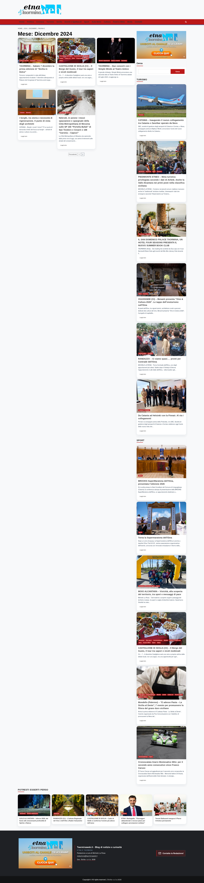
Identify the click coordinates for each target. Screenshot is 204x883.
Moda (129, 22)
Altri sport (69, 56)
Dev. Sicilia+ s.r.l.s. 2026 (86, 859)
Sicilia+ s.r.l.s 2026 (114, 879)
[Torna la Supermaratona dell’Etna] (161, 518)
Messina (28, 112)
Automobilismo (78, 56)
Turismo (50, 22)
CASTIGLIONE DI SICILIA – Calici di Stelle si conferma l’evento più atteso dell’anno (101, 821)
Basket (87, 56)
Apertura (62, 112)
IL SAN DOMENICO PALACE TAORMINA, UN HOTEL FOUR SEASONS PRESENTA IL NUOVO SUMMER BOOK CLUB (160, 242)
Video (61, 60)
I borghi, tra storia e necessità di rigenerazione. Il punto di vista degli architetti (35, 121)
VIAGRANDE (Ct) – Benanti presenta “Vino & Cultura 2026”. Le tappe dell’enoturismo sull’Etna (160, 302)
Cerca (139, 63)
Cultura (107, 22)
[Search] (186, 22)
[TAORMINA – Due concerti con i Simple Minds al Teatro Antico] (116, 50)
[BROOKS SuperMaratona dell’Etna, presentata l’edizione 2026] (161, 461)
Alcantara (62, 56)
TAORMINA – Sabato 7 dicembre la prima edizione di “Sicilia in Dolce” (36, 69)
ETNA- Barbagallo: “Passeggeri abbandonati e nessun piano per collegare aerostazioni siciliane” (133, 821)
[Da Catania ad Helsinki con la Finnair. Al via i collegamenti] (161, 396)
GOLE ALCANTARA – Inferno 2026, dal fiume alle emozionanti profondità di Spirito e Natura (33, 821)
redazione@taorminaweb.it (87, 856)
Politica (30, 22)
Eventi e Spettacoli (73, 22)
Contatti (138, 22)
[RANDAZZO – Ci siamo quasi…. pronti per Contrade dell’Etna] (161, 339)
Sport (86, 22)
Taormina (32, 60)
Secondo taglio (150, 586)
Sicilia (59, 22)
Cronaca (40, 22)
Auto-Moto (96, 22)
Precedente (73, 154)
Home (21, 22)
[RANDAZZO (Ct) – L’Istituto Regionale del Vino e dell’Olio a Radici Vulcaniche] (68, 805)
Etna (73, 58)
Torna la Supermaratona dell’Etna (155, 537)
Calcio (61, 58)
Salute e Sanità (24, 60)
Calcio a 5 (67, 58)
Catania (22, 112)
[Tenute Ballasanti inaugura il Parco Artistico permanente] (170, 805)
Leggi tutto (24, 84)
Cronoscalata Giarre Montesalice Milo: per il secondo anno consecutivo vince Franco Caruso (160, 765)
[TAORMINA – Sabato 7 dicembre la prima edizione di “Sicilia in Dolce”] (37, 50)
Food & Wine (119, 22)
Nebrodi (68, 112)
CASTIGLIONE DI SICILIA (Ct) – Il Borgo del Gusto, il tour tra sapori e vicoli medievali (76, 69)
